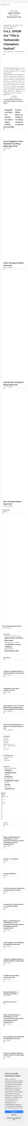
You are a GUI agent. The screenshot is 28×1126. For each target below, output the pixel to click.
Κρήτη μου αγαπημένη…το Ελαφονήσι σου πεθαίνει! (10, 993)
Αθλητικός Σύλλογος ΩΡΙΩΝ (13, 102)
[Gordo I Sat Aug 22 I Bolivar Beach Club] (14, 150)
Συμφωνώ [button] (14, 1111)
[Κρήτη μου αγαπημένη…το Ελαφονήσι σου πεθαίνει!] (11, 981)
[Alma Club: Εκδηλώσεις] (11, 862)
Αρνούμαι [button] (14, 1114)
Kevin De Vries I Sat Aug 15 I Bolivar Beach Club (13, 383)
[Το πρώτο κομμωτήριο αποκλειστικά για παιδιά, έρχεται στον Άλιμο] (11, 877)
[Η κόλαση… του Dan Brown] (11, 848)
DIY (4, 747)
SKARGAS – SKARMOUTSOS (10, 771)
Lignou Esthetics (14, 13)
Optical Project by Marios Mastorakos (14, 639)
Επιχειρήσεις (11, 28)
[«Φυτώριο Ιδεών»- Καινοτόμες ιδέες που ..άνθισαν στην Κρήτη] (11, 893)
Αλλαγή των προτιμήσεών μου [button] (14, 1118)
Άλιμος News (6, 738)
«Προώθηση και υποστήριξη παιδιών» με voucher (11, 689)
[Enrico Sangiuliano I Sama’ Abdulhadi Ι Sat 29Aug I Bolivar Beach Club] (14, 129)
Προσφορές (5, 742)
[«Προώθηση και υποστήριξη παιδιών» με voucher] (14, 677)
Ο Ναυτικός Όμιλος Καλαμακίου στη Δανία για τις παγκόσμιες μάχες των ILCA (13, 726)
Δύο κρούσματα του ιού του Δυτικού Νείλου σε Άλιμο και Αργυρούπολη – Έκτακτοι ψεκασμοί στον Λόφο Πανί (13, 707)
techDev (8, 784)
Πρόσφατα (5, 824)
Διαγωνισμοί (6, 749)
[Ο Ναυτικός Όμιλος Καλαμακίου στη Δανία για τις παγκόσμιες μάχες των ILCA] (14, 713)
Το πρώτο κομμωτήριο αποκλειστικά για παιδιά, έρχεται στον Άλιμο (13, 889)
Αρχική (4, 25)
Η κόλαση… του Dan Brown (10, 859)
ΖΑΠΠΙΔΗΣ (9, 776)
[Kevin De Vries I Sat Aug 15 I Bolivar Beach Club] (14, 269)
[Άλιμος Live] (6, 4)
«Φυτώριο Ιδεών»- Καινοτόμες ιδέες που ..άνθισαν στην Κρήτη (13, 905)
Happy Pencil (9, 789)
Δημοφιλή (5, 822)
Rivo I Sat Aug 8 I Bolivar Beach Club (12, 502)
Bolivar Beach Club (14, 17)
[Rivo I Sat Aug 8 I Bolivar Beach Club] (14, 388)
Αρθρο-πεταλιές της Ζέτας (8, 744)
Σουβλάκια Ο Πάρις (12, 780)
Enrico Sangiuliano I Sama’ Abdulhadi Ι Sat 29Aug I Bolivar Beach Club (13, 143)
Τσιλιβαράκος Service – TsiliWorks (13, 645)
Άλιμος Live (5, 51)
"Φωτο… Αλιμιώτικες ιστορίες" (9, 746)
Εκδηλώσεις (9, 25)
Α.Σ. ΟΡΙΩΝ (14, 96)
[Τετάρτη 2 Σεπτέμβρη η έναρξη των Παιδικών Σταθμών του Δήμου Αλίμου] (14, 659)
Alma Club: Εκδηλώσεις (9, 874)
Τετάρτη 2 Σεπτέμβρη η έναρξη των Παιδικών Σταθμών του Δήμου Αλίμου (13, 672)
